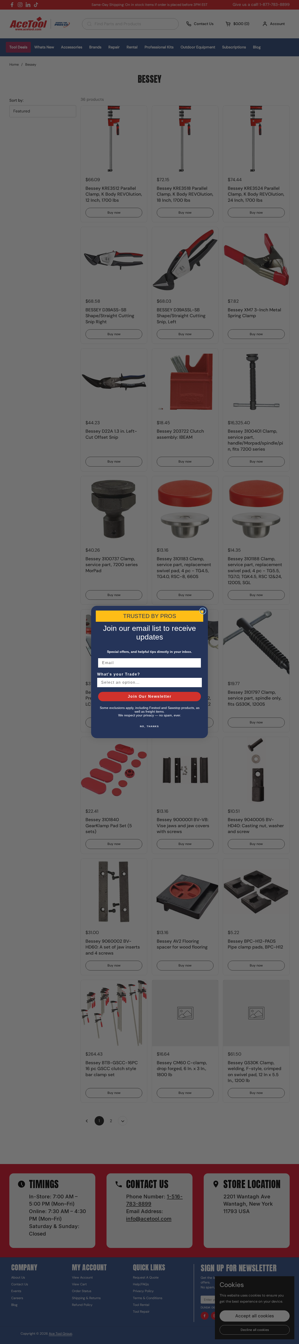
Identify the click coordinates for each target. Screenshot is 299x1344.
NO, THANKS (149, 726)
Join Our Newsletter (149, 696)
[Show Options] (197, 682)
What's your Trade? (118, 674)
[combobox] (148, 682)
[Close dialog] (203, 611)
